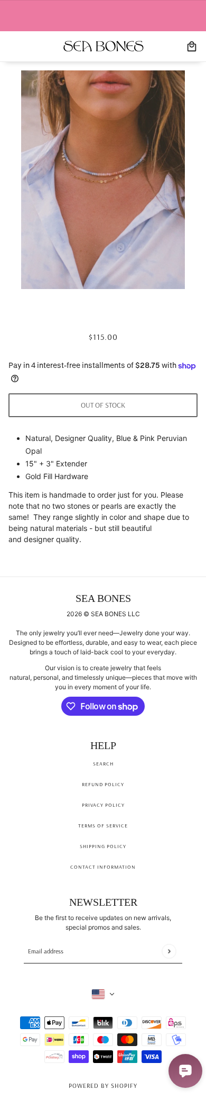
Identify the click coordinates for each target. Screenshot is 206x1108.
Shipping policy (103, 846)
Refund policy (103, 784)
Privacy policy (103, 804)
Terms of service (103, 825)
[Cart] (192, 46)
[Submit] (169, 951)
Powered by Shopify (103, 1085)
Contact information (103, 866)
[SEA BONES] (103, 46)
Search (103, 763)
